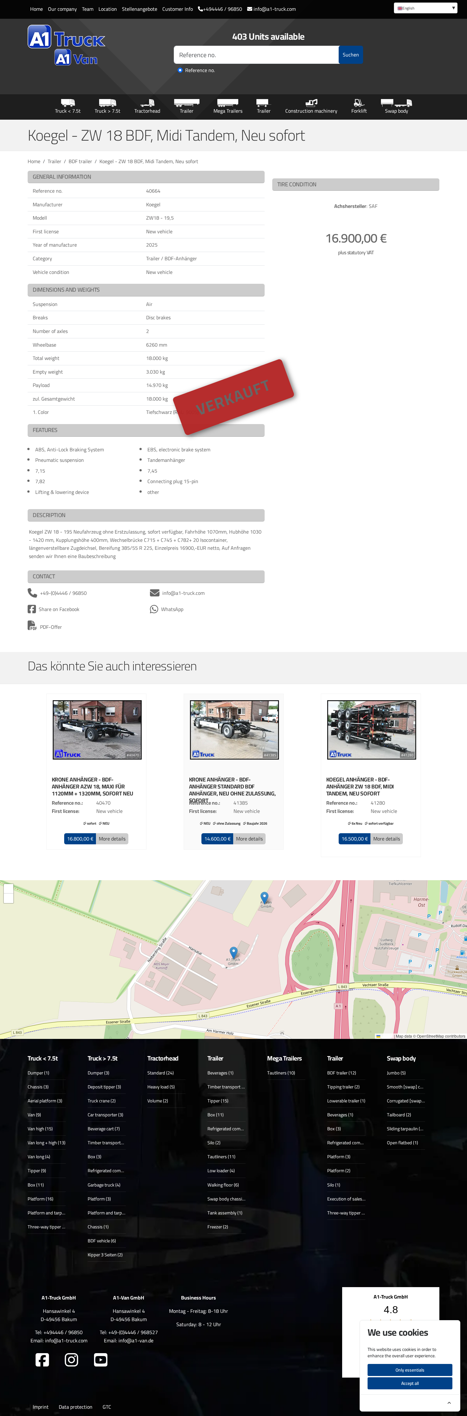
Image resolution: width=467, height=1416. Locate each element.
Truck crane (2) (102, 1100)
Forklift (359, 110)
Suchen (351, 54)
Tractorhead (147, 110)
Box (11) (36, 1184)
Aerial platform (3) (45, 1100)
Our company (62, 9)
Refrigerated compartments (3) (117, 1170)
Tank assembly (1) (224, 1212)
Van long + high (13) (46, 1142)
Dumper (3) (98, 1072)
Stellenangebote (139, 9)
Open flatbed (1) (402, 1142)
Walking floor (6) (223, 1184)
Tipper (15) (217, 1100)
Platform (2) (338, 1170)
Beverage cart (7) (104, 1128)
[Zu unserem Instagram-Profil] (71, 1360)
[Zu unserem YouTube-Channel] (100, 1360)
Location (107, 9)
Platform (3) (99, 1198)
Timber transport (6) (227, 1086)
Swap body (396, 110)
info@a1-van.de (135, 1340)
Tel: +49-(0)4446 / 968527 (129, 1332)
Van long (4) (39, 1156)
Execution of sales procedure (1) (358, 1198)
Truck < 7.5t (68, 110)
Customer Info (177, 9)
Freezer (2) (217, 1226)
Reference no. (200, 70)
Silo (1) (333, 1184)
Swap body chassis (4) (228, 1198)
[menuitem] (425, 8)
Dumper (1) (38, 1072)
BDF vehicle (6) (102, 1240)
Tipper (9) (37, 1170)
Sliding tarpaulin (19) (406, 1128)
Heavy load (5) (161, 1086)
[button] (80, 839)
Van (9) (34, 1114)
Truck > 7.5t (107, 110)
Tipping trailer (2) (343, 1086)
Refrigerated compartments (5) (237, 1128)
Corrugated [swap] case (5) (413, 1100)
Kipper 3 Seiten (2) (105, 1254)
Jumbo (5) (396, 1072)
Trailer (186, 110)
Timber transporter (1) (109, 1142)
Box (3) (94, 1156)
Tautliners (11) (221, 1156)
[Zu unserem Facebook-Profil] (42, 1360)
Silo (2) (213, 1142)
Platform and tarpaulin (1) (112, 1212)
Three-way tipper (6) (47, 1226)
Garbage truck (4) (104, 1184)
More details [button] (112, 838)
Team (87, 9)
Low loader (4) (221, 1170)
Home (36, 9)
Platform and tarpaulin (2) (52, 1212)
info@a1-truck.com (274, 9)
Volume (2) (157, 1100)
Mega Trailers (227, 110)
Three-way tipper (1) (347, 1212)
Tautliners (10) (281, 1072)
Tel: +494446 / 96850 (59, 1332)
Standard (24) (160, 1072)
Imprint (41, 1407)
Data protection (75, 1407)
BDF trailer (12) (341, 1072)
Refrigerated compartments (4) (357, 1142)
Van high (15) (40, 1128)
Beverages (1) (220, 1072)
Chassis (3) (38, 1086)
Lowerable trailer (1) (346, 1100)
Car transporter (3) (105, 1114)
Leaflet (386, 1036)
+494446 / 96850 (222, 9)
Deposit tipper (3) (104, 1086)
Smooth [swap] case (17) (411, 1086)
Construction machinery (311, 110)
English (408, 8)
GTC (107, 1407)
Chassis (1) (98, 1226)
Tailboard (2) (399, 1114)
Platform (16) (40, 1198)
